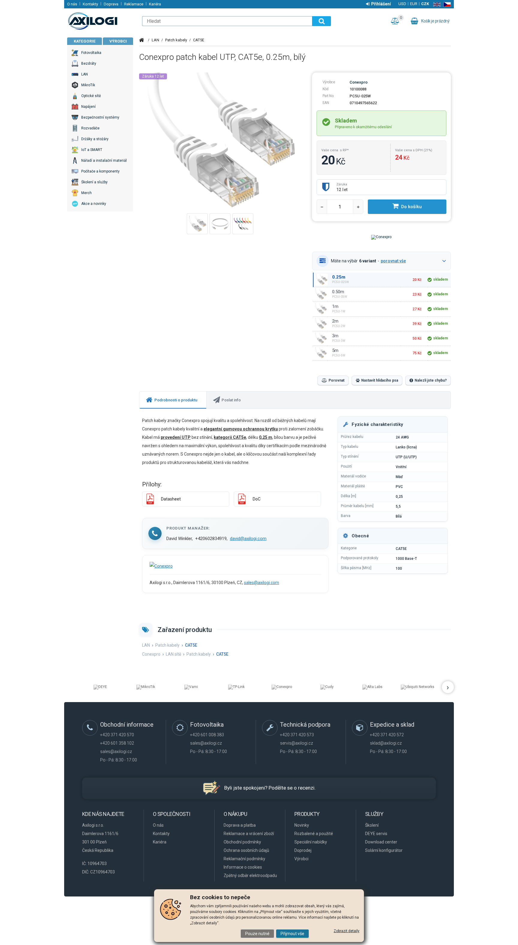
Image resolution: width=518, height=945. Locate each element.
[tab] (173, 400)
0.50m (338, 291)
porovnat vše (393, 260)
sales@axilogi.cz (116, 751)
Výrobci (118, 41)
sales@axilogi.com (261, 582)
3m (335, 335)
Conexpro (359, 82)
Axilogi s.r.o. (101, 21)
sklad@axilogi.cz (386, 743)
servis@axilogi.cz (296, 743)
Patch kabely (176, 40)
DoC (256, 499)
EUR (413, 3)
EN (435, 4)
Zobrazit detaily (346, 931)
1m (335, 306)
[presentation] (172, 400)
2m (335, 321)
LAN (155, 40)
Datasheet (171, 499)
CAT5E (198, 40)
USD (402, 3)
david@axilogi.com (248, 538)
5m (335, 350)
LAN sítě (173, 654)
